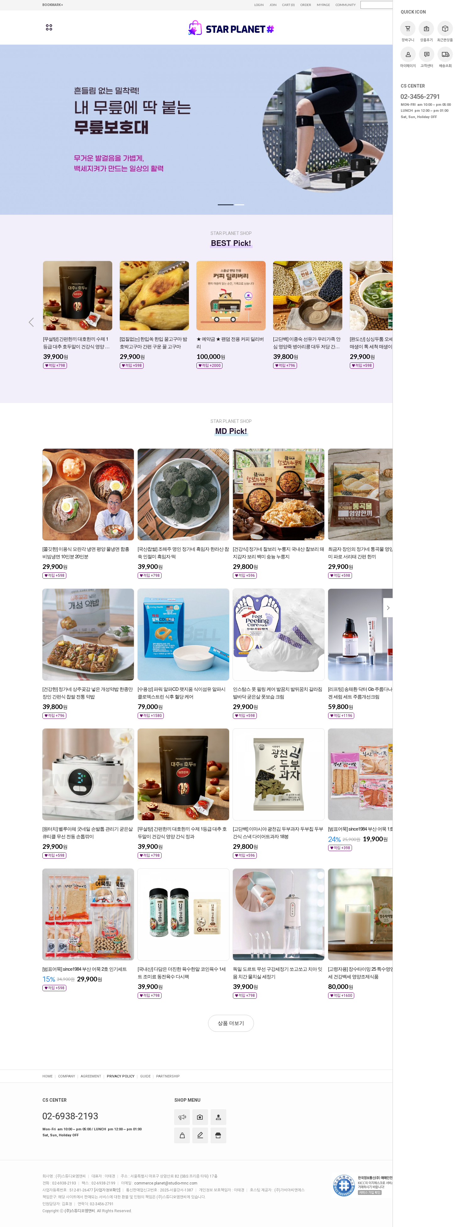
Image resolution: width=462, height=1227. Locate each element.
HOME (47, 1076)
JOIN (273, 4)
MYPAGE (323, 4)
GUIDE (145, 1076)
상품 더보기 (231, 1023)
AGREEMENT (91, 1076)
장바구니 (408, 40)
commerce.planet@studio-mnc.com (165, 1183)
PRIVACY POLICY (121, 1076)
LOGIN (259, 4)
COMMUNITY (346, 4)
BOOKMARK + (52, 5)
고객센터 (427, 66)
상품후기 (426, 40)
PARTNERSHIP (168, 1076)
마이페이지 (408, 66)
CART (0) (288, 4)
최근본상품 (445, 40)
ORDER (305, 4)
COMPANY (66, 1076)
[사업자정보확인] (107, 1190)
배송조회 (445, 66)
